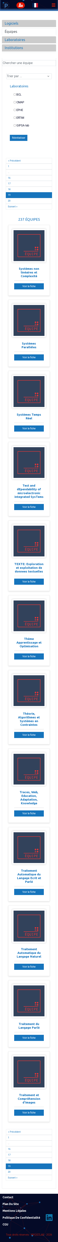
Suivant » (12, 206)
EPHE (19, 110)
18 (9, 189)
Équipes (11, 31)
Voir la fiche (29, 286)
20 (9, 200)
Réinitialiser (18, 137)
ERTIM (20, 117)
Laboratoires (15, 40)
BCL (18, 94)
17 (9, 183)
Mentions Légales (14, 1210)
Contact (8, 1197)
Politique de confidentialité (21, 1217)
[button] (20, 5)
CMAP (20, 102)
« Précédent (14, 160)
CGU (5, 1224)
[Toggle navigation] (53, 5)
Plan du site (11, 1203)
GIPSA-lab (22, 125)
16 (9, 178)
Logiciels (11, 23)
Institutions (14, 48)
